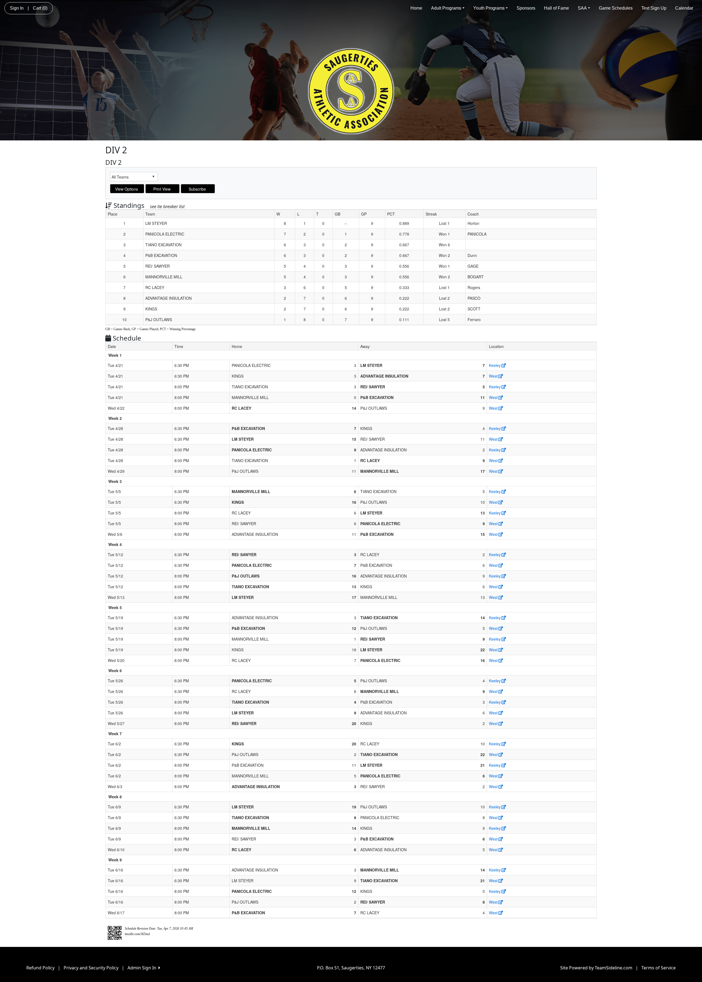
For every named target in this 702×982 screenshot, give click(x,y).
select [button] (153, 176)
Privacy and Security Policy (91, 968)
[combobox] (130, 177)
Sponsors (526, 8)
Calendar (684, 8)
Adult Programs (446, 8)
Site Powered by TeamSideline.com (596, 968)
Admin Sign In (143, 968)
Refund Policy (40, 968)
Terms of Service (658, 968)
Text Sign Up (653, 8)
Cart (40, 8)
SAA (582, 8)
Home (416, 8)
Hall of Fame (556, 8)
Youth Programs (489, 8)
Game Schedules (616, 8)
